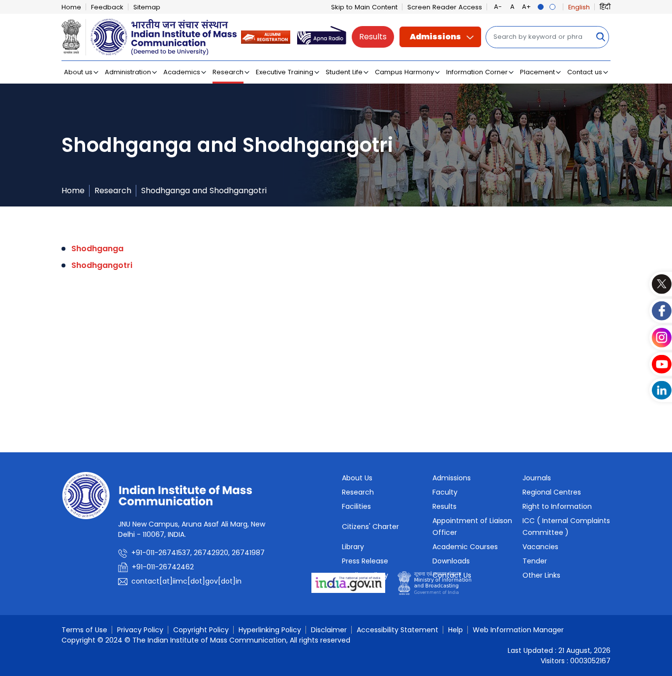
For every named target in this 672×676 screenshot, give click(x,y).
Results (373, 36)
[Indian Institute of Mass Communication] (149, 37)
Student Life (344, 72)
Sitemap (146, 7)
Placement (537, 72)
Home (71, 7)
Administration (128, 72)
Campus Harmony (404, 72)
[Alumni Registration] (265, 36)
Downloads (451, 561)
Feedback (107, 7)
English (579, 7)
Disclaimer (329, 630)
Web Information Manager (518, 630)
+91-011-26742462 (163, 567)
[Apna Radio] (321, 36)
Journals (536, 478)
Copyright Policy (201, 630)
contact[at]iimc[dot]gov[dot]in (187, 581)
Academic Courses (465, 547)
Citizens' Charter (370, 526)
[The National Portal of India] (348, 582)
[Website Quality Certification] (434, 582)
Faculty (445, 492)
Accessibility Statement (397, 630)
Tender (534, 561)
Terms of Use (84, 630)
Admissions (435, 36)
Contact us (584, 72)
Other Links (541, 575)
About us (78, 72)
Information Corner (477, 72)
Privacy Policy (140, 630)
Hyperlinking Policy (270, 630)
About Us (357, 478)
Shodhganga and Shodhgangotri (204, 190)
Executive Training (284, 72)
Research (228, 72)
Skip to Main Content (364, 7)
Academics (181, 72)
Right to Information (557, 506)
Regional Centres (551, 492)
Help (455, 630)
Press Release (365, 561)
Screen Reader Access (444, 7)
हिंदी (605, 7)
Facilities (356, 506)
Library (353, 547)
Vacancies (540, 547)
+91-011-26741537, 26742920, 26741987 (198, 553)
